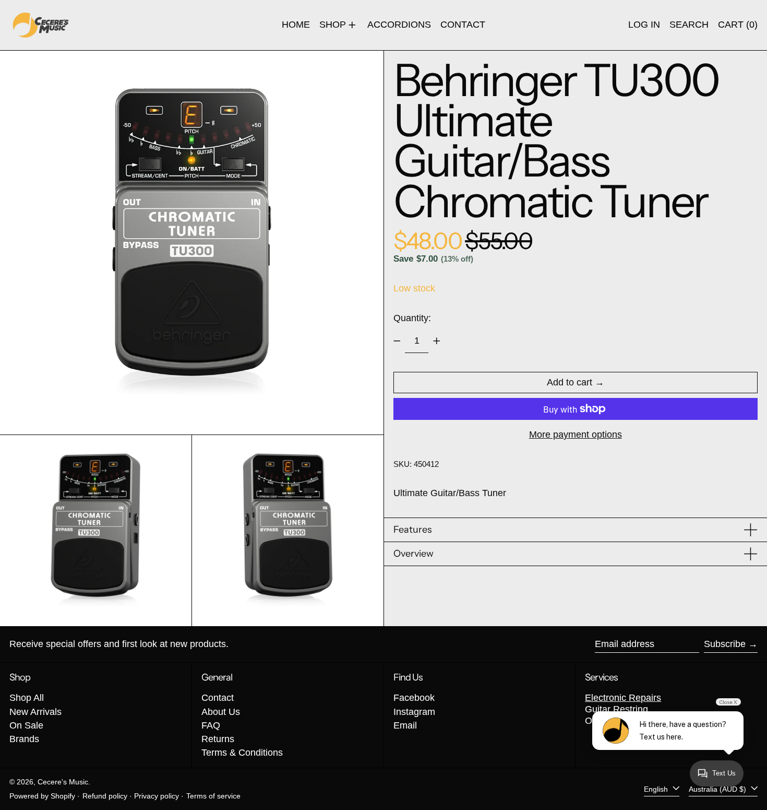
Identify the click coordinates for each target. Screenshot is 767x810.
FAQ (210, 725)
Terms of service (213, 796)
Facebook (414, 697)
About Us (220, 712)
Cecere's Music (63, 782)
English (657, 788)
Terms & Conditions (242, 752)
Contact (217, 697)
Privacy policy (156, 796)
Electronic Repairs (623, 697)
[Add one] (436, 341)
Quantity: (412, 318)
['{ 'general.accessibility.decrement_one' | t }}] (397, 341)
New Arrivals (35, 712)
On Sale (26, 725)
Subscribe (725, 644)
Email (405, 725)
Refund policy (104, 796)
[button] (689, 25)
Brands (24, 739)
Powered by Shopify (42, 796)
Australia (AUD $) (718, 788)
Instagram (414, 712)
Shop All (26, 697)
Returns (217, 739)
